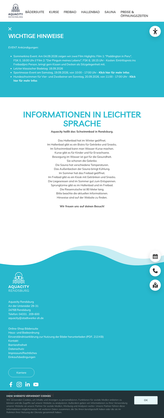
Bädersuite (34, 12)
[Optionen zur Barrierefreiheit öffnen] (155, 31)
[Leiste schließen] (10, 29)
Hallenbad (90, 12)
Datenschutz (16, 348)
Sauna (110, 12)
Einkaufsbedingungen (21, 357)
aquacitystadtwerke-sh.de (26, 318)
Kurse (54, 12)
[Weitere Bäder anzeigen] (155, 285)
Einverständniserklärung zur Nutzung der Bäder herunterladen (47, 336)
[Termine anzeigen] (155, 256)
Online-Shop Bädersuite (23, 328)
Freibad (70, 12)
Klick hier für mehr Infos (114, 72)
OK (146, 400)
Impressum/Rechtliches (22, 353)
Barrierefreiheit (17, 344)
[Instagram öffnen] (19, 384)
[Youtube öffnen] (36, 384)
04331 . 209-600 (29, 314)
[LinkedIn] (27, 384)
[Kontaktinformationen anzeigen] (155, 270)
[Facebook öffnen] (11, 384)
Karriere (21, 372)
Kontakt (13, 340)
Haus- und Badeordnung (23, 332)
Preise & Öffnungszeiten (134, 14)
